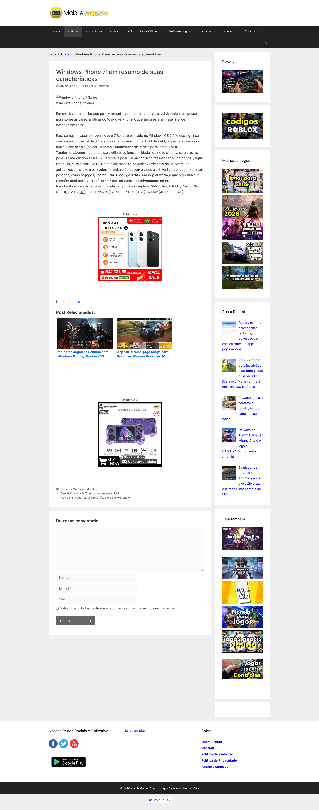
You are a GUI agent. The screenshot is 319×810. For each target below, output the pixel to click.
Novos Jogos (93, 31)
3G (82, 192)
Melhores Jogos (179, 31)
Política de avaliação (217, 754)
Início (52, 54)
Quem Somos (211, 742)
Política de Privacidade (219, 760)
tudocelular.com (78, 302)
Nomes (228, 31)
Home (56, 31)
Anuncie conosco (214, 767)
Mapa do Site (135, 731)
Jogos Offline (148, 31)
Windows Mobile (84, 489)
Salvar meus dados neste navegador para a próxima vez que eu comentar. (118, 608)
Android (115, 31)
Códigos (250, 31)
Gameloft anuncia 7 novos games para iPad (90, 493)
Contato (207, 748)
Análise (207, 31)
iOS (130, 31)
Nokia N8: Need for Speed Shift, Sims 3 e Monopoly (95, 497)
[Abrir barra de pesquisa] (265, 42)
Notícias (73, 31)
